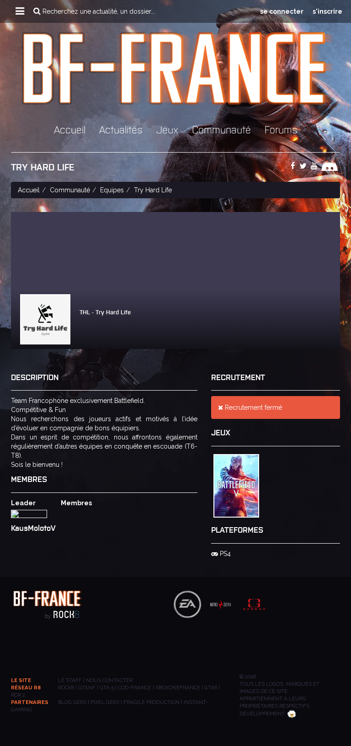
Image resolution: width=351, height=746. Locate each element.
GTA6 (210, 687)
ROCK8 (66, 687)
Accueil (69, 129)
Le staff (70, 680)
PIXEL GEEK (104, 702)
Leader (23, 503)
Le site (21, 680)
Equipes (112, 190)
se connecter (281, 11)
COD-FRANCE (134, 687)
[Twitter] (304, 166)
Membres (76, 503)
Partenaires (29, 702)
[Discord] (330, 166)
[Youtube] (315, 166)
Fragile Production (151, 702)
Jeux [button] (167, 129)
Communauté (221, 129)
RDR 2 (18, 695)
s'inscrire (327, 11)
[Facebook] (294, 166)
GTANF (87, 687)
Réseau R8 (26, 687)
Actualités (121, 129)
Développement (262, 713)
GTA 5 (107, 687)
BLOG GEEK (72, 702)
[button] (20, 11)
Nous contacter (109, 680)
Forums (281, 129)
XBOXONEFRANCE (177, 687)
